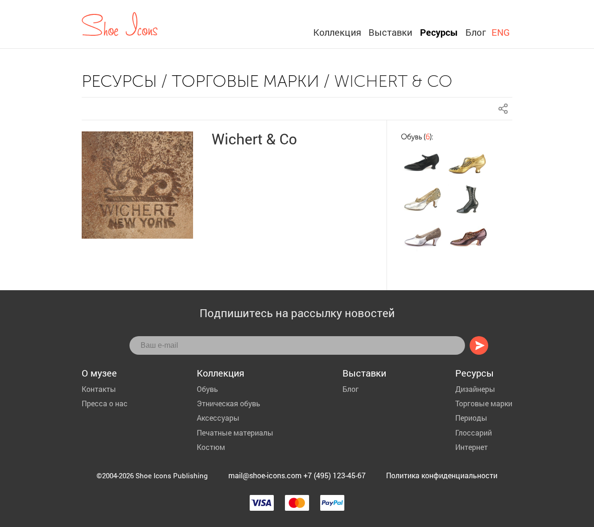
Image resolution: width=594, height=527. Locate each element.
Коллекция (337, 32)
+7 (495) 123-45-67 (334, 475)
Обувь (207, 389)
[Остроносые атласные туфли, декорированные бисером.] (422, 163)
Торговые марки (245, 81)
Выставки (390, 32)
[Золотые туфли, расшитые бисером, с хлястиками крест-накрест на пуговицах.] (468, 163)
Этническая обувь (228, 403)
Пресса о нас (105, 403)
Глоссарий (473, 432)
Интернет (471, 447)
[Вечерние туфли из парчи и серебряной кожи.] (422, 199)
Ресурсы (439, 32)
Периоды (471, 418)
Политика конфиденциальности (441, 475)
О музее (99, 373)
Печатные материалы (235, 432)
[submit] (479, 345)
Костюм (211, 447)
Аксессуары (218, 418)
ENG (500, 32)
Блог (475, 32)
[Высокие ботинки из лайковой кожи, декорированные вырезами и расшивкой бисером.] (468, 199)
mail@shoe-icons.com (265, 475)
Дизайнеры (475, 389)
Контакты (99, 389)
